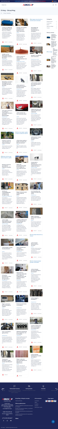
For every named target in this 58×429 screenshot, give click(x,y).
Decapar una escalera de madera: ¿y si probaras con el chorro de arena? (22, 29)
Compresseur (10, 196)
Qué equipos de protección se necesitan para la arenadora (35, 29)
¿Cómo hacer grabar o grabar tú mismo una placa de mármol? (22, 141)
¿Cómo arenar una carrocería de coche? (22, 113)
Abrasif (38, 59)
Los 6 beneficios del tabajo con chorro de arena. (36, 192)
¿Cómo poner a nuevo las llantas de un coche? (36, 138)
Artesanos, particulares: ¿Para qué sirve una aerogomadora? (6, 277)
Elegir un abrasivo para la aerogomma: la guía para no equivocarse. (22, 361)
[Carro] (56, 5)
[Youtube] (11, 420)
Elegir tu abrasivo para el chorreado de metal (36, 217)
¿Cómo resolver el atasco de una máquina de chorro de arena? (22, 58)
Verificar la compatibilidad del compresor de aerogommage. (6, 193)
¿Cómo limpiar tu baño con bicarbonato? (7, 248)
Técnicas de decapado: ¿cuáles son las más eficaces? (7, 360)
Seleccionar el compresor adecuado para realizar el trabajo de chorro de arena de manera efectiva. (21, 275)
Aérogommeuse (4, 59)
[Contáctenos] (8, 1)
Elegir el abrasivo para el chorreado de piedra (22, 193)
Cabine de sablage (34, 113)
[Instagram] (7, 420)
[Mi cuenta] (53, 5)
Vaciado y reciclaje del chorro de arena (36, 56)
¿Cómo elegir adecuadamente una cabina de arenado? (7, 221)
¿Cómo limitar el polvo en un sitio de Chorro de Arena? (36, 84)
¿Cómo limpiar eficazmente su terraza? (34, 244)
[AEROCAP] (7, 399)
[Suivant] (56, 389)
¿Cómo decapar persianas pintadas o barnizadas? (36, 270)
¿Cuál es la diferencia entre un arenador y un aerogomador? (36, 327)
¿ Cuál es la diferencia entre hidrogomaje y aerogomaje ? (22, 221)
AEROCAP (20, 44)
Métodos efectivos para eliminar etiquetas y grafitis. (6, 166)
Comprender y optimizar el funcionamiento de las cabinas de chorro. (36, 164)
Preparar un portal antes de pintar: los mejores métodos (6, 142)
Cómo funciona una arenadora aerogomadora (21, 248)
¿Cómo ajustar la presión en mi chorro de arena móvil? (21, 86)
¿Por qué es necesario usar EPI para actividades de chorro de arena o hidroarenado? (7, 113)
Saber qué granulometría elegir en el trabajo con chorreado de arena (21, 166)
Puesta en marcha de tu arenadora (21, 304)
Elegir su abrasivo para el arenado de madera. (6, 305)
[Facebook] (3, 420)
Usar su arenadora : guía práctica (6, 332)
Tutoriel (18, 32)
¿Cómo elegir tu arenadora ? (34, 299)
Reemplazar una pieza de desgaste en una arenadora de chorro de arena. (7, 83)
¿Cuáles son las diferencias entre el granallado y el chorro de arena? (7, 56)
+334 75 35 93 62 (4, 1)
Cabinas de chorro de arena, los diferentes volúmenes (36, 110)
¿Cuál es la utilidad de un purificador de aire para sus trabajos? (7, 29)
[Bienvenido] (1, 13)
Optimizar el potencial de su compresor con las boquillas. (22, 333)
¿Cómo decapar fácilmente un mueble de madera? (36, 356)
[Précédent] (2, 389)
